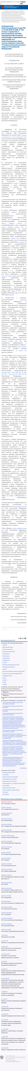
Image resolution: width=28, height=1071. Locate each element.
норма (14, 471)
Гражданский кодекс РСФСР (10, 776)
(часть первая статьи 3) (14, 223)
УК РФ (4, 682)
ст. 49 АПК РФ (4, 1036)
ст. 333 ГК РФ (4, 935)
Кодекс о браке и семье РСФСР (10, 789)
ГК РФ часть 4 (6, 660)
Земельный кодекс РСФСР (9, 781)
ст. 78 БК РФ (4, 969)
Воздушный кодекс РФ (8, 651)
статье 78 (23, 242)
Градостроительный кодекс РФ (10, 664)
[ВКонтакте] (20, 638)
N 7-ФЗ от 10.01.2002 (6, 852)
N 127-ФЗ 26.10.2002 (5, 901)
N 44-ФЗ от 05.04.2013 (6, 912)
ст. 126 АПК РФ (4, 1029)
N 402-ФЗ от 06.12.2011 (6, 863)
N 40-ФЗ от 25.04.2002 (6, 813)
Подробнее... (23, 768)
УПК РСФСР (5, 794)
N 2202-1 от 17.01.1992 (6, 895)
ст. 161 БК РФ (4, 991)
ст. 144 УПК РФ (4, 1006)
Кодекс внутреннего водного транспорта (13, 671)
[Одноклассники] (24, 638)
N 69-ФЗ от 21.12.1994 (6, 807)
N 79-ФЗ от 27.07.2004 (6, 824)
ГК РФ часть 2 (6, 656)
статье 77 (18, 397)
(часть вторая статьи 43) (12, 227)
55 (25, 137)
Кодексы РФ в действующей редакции (12, 643)
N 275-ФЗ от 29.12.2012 (6, 830)
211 (22, 372)
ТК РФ (4, 677)
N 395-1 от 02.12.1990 (6, 929)
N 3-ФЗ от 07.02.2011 (6, 858)
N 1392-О (10, 294)
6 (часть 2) (6, 137)
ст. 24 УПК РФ (4, 1019)
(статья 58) (14, 238)
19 (13, 137)
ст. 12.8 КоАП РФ (5, 978)
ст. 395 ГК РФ (4, 946)
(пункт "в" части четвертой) (11, 276)
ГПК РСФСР (5, 774)
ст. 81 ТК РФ (4, 961)
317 (16, 374)
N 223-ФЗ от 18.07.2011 (6, 888)
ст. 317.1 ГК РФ (4, 940)
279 (10, 374)
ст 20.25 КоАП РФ (5, 954)
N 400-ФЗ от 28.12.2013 (6, 801)
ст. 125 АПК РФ (4, 1047)
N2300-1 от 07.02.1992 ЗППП (7, 835)
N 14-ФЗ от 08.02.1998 (6, 882)
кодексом (23, 299)
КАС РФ (4, 669)
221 (2, 374)
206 (17, 372)
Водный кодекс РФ (7, 649)
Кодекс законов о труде (8, 787)
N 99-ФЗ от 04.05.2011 (6, 875)
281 (13, 374)
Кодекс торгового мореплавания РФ (12, 673)
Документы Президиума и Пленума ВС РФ (13, 700)
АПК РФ (4, 645)
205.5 (13, 372)
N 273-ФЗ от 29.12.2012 (6, 818)
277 (6, 374)
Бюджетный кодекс (7, 647)
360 (19, 374)
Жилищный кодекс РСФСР (9, 779)
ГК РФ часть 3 (6, 658)
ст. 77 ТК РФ (4, 999)
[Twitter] (22, 638)
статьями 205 (6, 372)
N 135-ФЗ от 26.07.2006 (6, 869)
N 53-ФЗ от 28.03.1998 (6, 923)
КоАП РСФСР (5, 785)
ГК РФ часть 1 (6, 653)
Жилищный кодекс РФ (8, 666)
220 (25, 372)
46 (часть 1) (19, 137)
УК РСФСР (5, 792)
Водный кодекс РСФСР (8, 772)
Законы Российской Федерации (11, 688)
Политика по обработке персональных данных (13, 1061)
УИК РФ (4, 680)
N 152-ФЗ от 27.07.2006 (6, 907)
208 (20, 372)
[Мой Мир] (25, 638)
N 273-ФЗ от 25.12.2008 (6, 841)
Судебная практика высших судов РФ (12, 686)
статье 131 (22, 350)
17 (10, 137)
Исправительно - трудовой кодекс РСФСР (13, 783)
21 (15, 137)
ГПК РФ (4, 662)
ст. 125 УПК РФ (4, 1014)
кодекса (13, 212)
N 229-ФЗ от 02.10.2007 (6, 918)
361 (23, 374)
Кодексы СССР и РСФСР (8, 770)
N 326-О (16, 293)
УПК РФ (4, 684)
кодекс (16, 240)
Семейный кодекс (7, 675)
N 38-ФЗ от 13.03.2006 (6, 846)
